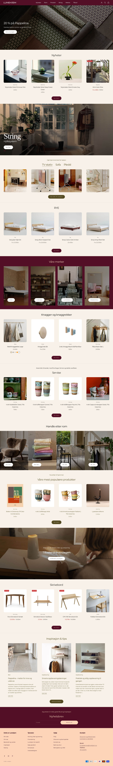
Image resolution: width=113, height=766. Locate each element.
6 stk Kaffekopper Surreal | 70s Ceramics (42, 406)
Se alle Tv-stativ (56, 196)
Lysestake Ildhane (98, 511)
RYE (11, 300)
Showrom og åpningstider (61, 739)
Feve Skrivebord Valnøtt (15, 617)
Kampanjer (31, 747)
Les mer (10, 696)
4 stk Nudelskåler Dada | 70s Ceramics (15, 406)
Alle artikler (56, 701)
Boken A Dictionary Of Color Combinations (15, 513)
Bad (9, 675)
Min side (6, 736)
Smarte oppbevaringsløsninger (54, 678)
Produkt (53, 2)
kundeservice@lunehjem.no (88, 745)
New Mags (15, 509)
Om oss (6, 739)
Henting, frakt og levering (35, 736)
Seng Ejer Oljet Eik (15, 240)
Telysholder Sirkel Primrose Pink (15, 87)
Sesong (6, 747)
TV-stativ (47, 164)
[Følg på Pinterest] (12, 756)
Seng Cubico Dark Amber (70, 240)
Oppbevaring (45, 675)
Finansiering (31, 739)
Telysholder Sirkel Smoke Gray (70, 87)
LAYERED (67, 300)
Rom (45, 2)
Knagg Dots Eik (43, 347)
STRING (39, 300)
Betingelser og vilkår (59, 747)
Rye (15, 237)
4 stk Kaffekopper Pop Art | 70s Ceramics (70, 406)
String (60, 2)
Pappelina (98, 84)
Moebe (98, 614)
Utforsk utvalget (56, 558)
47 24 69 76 (83, 750)
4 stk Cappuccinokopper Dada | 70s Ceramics (97, 406)
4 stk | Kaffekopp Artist (43, 511)
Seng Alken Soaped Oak (43, 240)
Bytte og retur (57, 745)
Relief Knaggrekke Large (15, 347)
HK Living (15, 402)
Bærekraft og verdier (10, 742)
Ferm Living (98, 344)
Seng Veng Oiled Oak (98, 240)
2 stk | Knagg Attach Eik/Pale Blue (70, 347)
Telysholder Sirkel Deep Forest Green (42, 88)
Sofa (58, 164)
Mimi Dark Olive (98, 87)
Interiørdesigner (32, 750)
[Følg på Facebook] (4, 756)
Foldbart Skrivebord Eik (97, 617)
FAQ (55, 736)
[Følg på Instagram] (8, 756)
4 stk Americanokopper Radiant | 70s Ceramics (70, 513)
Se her (8, 147)
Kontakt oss (57, 742)
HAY (70, 614)
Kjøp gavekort (32, 745)
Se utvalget (10, 32)
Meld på (69, 722)
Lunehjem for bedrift (34, 742)
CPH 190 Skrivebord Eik (70, 617)
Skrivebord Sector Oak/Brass (43, 617)
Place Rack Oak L (97, 347)
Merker (68, 2)
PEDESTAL (94, 300)
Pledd (67, 164)
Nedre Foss (15, 84)
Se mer (56, 98)
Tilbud (75, 2)
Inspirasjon (7, 745)
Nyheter (38, 2)
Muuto (43, 344)
